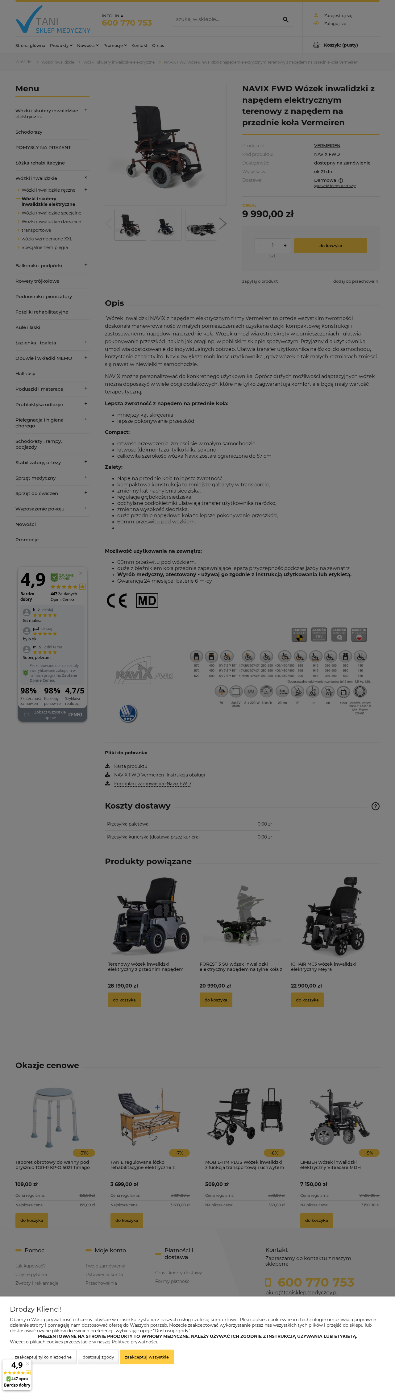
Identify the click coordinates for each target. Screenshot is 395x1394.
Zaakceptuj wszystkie (147, 1356)
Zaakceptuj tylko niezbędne (43, 1356)
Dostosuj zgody (98, 1356)
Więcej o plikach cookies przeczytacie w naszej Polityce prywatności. (84, 1342)
